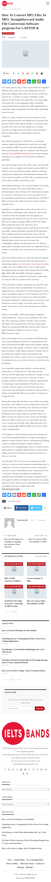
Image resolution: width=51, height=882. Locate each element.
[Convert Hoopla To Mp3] (37, 569)
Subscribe (39, 708)
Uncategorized (8, 33)
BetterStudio (30, 878)
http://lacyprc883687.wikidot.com (18, 154)
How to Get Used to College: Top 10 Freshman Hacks (23, 671)
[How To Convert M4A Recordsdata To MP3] (37, 591)
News (10, 860)
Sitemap (20, 867)
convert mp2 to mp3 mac (14, 501)
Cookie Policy (19, 860)
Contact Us (40, 864)
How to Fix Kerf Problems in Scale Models (19, 630)
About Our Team (27, 864)
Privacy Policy (12, 864)
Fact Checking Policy (35, 860)
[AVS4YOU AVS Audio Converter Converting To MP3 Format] (14, 591)
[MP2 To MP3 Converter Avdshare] (14, 569)
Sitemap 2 (30, 867)
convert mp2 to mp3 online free (32, 264)
